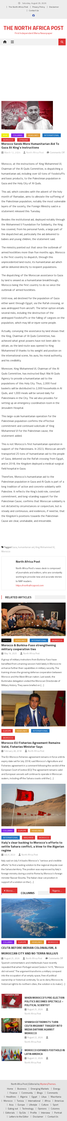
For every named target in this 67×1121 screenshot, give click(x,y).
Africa (6, 640)
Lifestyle (33, 1104)
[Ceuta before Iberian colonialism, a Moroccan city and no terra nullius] (33, 918)
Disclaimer (54, 6)
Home (10, 1088)
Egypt (34, 1096)
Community (27, 1092)
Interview (45, 1112)
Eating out (13, 1108)
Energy (56, 1088)
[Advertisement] (33, 70)
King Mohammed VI (44, 547)
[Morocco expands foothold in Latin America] (11, 1053)
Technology (28, 1108)
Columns (17, 135)
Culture (44, 1104)
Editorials (10, 1112)
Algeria (23, 1096)
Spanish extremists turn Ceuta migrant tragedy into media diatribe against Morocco (43, 1027)
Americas (59, 1100)
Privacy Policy (38, 6)
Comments (52, 1092)
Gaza (14, 547)
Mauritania (56, 1096)
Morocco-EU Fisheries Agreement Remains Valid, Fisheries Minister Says (30, 744)
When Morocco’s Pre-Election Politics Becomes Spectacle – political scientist (44, 1001)
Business (21, 1088)
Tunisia (20, 1100)
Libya (43, 1096)
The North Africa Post (18, 6)
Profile (33, 1112)
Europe (7, 730)
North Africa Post (35, 152)
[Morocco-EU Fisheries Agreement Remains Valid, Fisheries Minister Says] (33, 708)
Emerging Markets (40, 1088)
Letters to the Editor (19, 1116)
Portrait (58, 1112)
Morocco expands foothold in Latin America (45, 1052)
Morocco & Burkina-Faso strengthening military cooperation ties (28, 647)
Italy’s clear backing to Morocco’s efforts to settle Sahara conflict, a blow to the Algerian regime (32, 846)
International (51, 135)
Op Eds (22, 1112)
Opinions (23, 139)
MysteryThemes (48, 1084)
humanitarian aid (26, 547)
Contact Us (34, 10)
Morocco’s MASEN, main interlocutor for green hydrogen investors (12, 890)
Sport (55, 1104)
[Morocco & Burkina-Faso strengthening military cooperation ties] (33, 619)
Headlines (33, 135)
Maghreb (28, 837)
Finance (13, 1092)
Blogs (40, 1092)
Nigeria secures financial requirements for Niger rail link (59, 890)
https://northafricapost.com (30, 585)
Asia (5, 135)
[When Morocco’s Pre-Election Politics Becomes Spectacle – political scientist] (11, 1001)
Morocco (8, 139)
